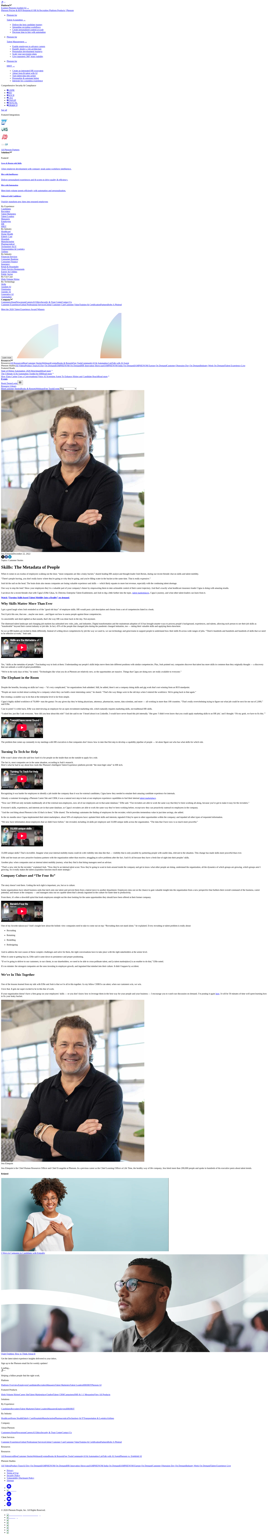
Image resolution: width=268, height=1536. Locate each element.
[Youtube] (9, 1500)
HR (2, 224)
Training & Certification (89, 304)
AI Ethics (37, 302)
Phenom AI (96, 1385)
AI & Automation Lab (102, 363)
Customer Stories (34, 363)
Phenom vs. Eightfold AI (131, 1456)
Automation (6, 297)
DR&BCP (13, 105)
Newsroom (21, 302)
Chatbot (49, 1394)
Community (87, 363)
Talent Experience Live (235, 365)
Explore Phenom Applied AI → (15, 8)
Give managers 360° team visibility (27, 56)
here (217, 994)
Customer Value (72, 304)
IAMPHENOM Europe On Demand (150, 365)
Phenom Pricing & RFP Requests (15, 10)
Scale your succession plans (24, 54)
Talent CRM (58, 1394)
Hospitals (5, 239)
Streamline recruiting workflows (26, 27)
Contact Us (67, 302)
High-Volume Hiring (10, 279)
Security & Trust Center (51, 302)
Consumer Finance (9, 261)
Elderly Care (6, 236)
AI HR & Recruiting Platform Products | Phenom (52, 10)
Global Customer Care (55, 304)
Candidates (6, 209)
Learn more (6, 358)
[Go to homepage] (134, 2)
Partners (103, 304)
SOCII (11, 95)
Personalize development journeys (27, 51)
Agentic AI (6, 292)
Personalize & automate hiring (25, 78)
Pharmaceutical (8, 244)
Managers (5, 219)
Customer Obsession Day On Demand (183, 365)
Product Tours (31, 365)
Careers (29, 302)
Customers (5, 302)
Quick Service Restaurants (12, 269)
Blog (25, 363)
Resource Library (8, 386)
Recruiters (5, 211)
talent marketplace (148, 798)
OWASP (12, 100)
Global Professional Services (32, 304)
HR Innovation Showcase (92, 365)
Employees (6, 221)
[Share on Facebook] (6, 558)
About (13, 302)
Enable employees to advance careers (28, 46)
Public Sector (7, 274)
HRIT (3, 226)
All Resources (16, 363)
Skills (3, 284)
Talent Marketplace (37, 1394)
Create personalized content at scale (28, 29)
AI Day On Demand (46, 365)
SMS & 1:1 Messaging (84, 1394)
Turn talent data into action (24, 76)
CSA (10, 98)
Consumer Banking (9, 259)
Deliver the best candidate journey (27, 24)
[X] (11, 1490)
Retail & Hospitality (10, 266)
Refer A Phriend (114, 304)
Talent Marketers (8, 214)
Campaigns (69, 1394)
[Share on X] (3, 558)
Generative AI (7, 294)
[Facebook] (9, 1488)
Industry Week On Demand (212, 365)
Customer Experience (10, 304)
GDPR (11, 90)
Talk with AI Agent (120, 363)
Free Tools (77, 363)
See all (4, 110)
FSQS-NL (13, 103)
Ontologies (6, 289)
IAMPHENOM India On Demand (119, 365)
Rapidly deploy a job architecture (26, 49)
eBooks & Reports (64, 363)
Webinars (46, 363)
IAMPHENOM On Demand (68, 365)
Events (53, 363)
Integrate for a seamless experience (27, 81)
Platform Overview (9, 1385)
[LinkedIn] (9, 1495)
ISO (10, 93)
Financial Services (9, 256)
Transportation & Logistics (13, 249)
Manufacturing (7, 241)
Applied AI (6, 287)
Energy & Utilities (9, 271)
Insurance (5, 264)
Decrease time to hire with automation (29, 32)
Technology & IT (8, 246)
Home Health (7, 234)
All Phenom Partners (10, 150)
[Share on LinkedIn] (10, 558)
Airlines (4, 251)
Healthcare (6, 231)
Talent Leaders (7, 216)
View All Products (102, 1394)
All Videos (20, 365)
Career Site (24, 1394)
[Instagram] (9, 1505)
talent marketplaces (140, 593)
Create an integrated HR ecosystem (27, 71)
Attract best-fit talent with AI (24, 73)
